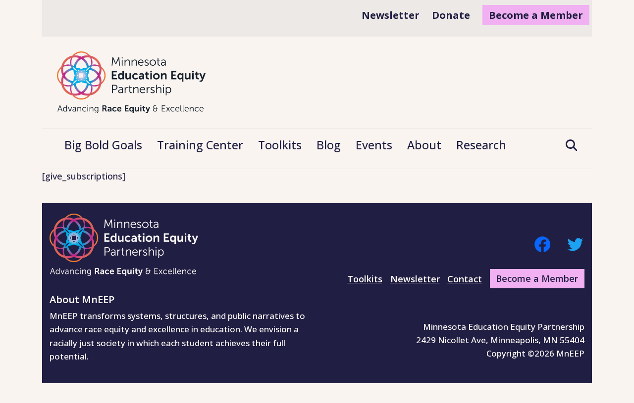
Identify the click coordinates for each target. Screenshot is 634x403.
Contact (464, 279)
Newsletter (415, 279)
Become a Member (537, 279)
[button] (567, 146)
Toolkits (364, 279)
